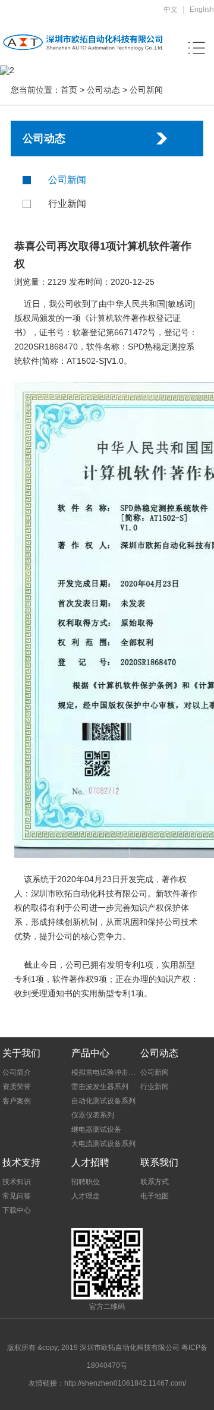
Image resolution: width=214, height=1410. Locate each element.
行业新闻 (67, 204)
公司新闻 (146, 90)
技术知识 (16, 1182)
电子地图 (154, 1196)
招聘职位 (85, 1182)
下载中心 (16, 1210)
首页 (69, 90)
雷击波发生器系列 (99, 1086)
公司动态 (103, 90)
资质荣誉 (16, 1086)
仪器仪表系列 (92, 1115)
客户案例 (16, 1101)
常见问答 (16, 1196)
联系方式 (154, 1182)
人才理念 (85, 1196)
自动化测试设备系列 (103, 1101)
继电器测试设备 (96, 1129)
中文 (170, 9)
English (202, 9)
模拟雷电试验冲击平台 (105, 1072)
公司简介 (16, 1072)
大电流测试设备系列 (103, 1144)
